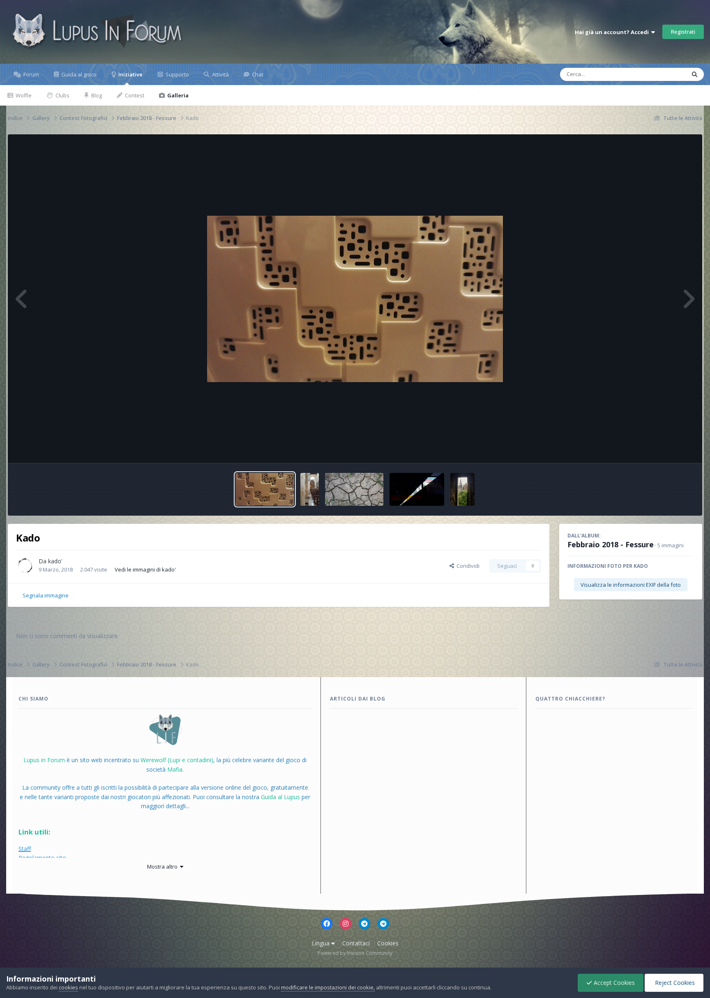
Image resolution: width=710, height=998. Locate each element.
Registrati (683, 31)
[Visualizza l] (264, 489)
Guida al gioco (78, 74)
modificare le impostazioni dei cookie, (328, 987)
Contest (134, 95)
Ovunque (663, 74)
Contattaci (356, 943)
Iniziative (130, 74)
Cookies (388, 943)
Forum (30, 74)
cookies (68, 987)
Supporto (176, 74)
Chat (257, 74)
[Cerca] (694, 74)
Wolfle (23, 95)
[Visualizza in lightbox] (355, 299)
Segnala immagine (46, 595)
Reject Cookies (674, 982)
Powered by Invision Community (355, 953)
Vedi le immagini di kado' (145, 569)
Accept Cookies (613, 982)
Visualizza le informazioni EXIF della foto (631, 584)
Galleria (177, 95)
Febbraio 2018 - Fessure (610, 544)
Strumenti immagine (658, 448)
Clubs (61, 95)
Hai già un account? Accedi (613, 32)
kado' (55, 561)
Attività (220, 74)
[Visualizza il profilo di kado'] (25, 566)
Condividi (466, 565)
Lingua (321, 943)
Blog (96, 95)
